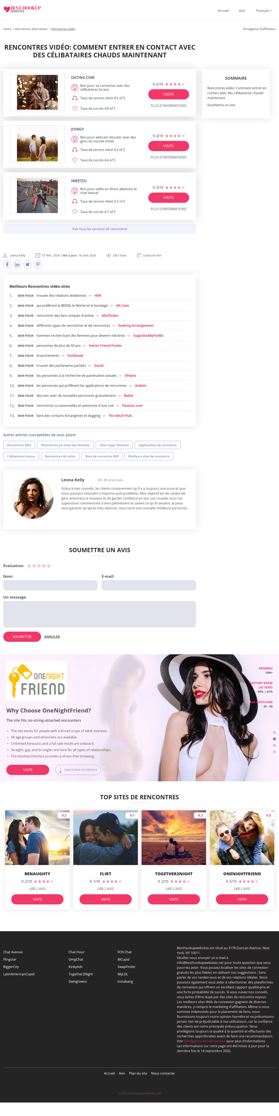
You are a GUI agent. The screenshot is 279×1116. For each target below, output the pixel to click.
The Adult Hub (120, 415)
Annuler (52, 636)
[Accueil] (25, 9)
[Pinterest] (38, 264)
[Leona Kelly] (32, 498)
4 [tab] (274, 751)
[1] (29, 565)
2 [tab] (274, 738)
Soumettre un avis (221, 105)
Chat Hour (77, 952)
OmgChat (76, 959)
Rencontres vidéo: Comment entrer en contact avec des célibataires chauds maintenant (237, 93)
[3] (39, 565)
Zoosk (99, 365)
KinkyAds (76, 966)
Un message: (15, 597)
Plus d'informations (168, 105)
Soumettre (22, 636)
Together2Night (81, 974)
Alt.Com (122, 305)
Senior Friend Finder (105, 345)
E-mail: (108, 576)
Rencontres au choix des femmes (65, 445)
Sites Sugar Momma (114, 445)
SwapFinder (127, 966)
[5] (49, 565)
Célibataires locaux (21, 456)
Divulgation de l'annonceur (205, 1041)
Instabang (125, 981)
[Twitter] (27, 264)
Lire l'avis (37, 888)
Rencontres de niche (60, 456)
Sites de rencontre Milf (101, 456)
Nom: (8, 576)
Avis (242, 10)
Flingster (10, 959)
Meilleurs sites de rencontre (149, 456)
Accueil (223, 10)
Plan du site (138, 1073)
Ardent (140, 385)
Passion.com (132, 405)
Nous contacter (163, 1073)
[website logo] (37, 92)
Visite (168, 94)
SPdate (130, 375)
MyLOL (123, 974)
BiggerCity (11, 966)
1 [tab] (274, 732)
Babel (128, 395)
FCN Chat (125, 952)
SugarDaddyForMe (148, 335)
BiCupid (123, 959)
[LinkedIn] (17, 264)
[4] (44, 565)
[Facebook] (7, 264)
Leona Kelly (72, 480)
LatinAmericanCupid (19, 974)
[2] (34, 565)
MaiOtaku (110, 315)
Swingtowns (78, 981)
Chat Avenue (13, 952)
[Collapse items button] (99, 229)
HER (98, 295)
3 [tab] (274, 745)
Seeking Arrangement (136, 325)
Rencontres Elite (19, 445)
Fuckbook (75, 355)
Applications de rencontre (158, 445)
